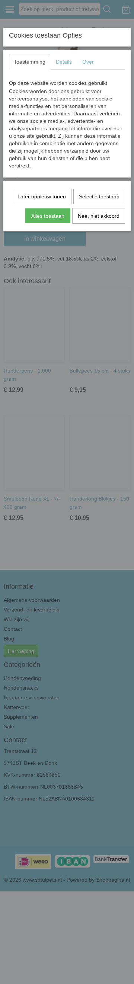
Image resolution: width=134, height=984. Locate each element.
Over (88, 62)
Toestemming (29, 62)
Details (64, 62)
